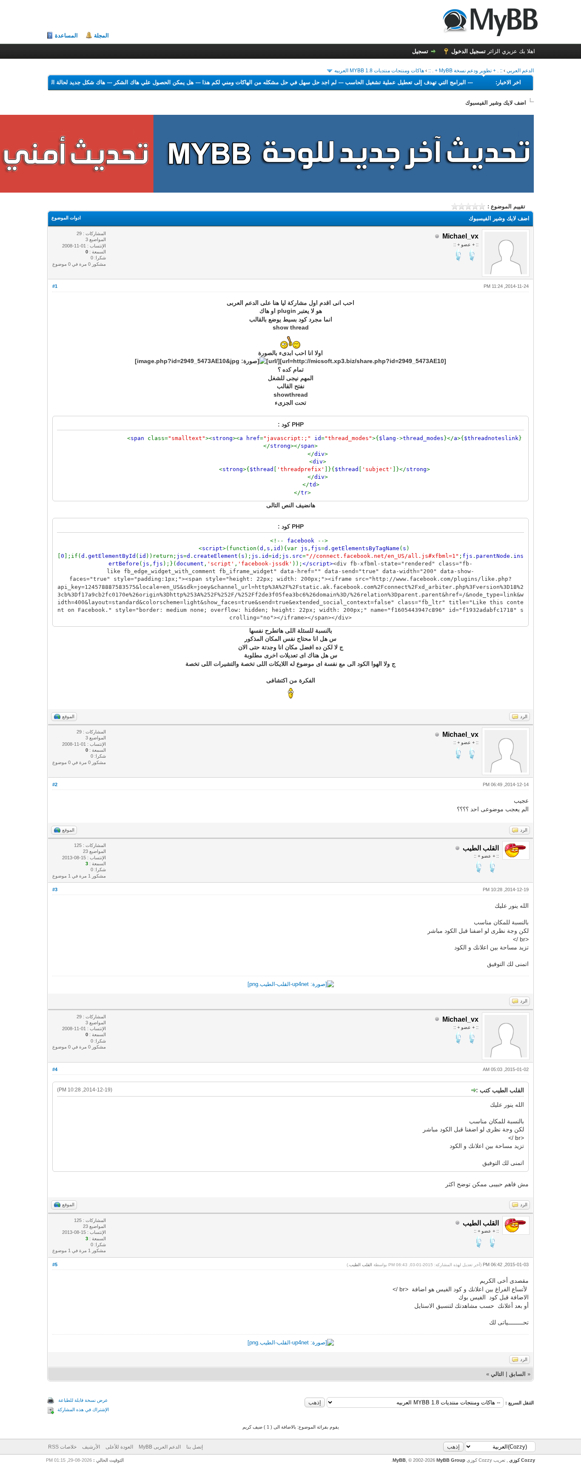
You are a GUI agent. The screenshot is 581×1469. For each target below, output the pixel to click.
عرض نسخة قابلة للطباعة (83, 1400)
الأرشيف (91, 1447)
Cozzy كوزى (521, 1460)
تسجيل (420, 51)
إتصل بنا (194, 1447)
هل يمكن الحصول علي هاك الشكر (130, 82)
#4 (54, 1069)
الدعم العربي (520, 71)
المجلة (101, 35)
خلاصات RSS (62, 1447)
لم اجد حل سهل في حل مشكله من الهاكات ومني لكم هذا (246, 82)
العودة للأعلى (119, 1447)
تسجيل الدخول (468, 51)
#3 (54, 889)
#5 (54, 1264)
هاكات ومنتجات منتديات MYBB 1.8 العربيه (379, 71)
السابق (517, 1374)
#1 (54, 286)
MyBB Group (450, 1460)
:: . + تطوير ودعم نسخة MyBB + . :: (465, 71)
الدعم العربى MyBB (160, 1447)
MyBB (399, 1460)
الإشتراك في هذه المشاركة (83, 1409)
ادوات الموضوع (66, 217)
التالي (497, 1374)
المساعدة (66, 35)
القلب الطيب (360, 1264)
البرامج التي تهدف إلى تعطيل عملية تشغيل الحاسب (382, 82)
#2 (54, 784)
